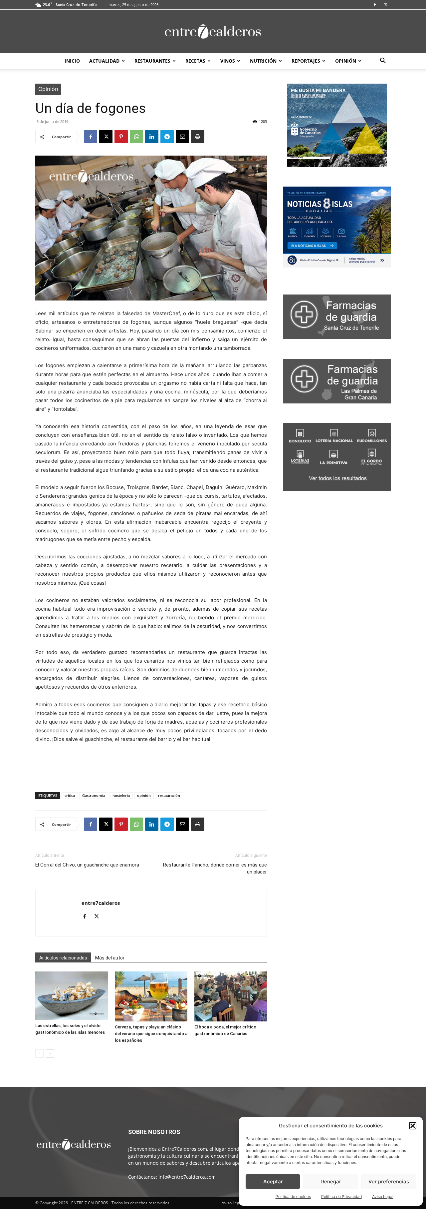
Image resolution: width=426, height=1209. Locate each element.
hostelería (121, 795)
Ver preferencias (388, 1181)
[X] (386, 4)
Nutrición (263, 61)
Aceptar (273, 1181)
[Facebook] (375, 4)
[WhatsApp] (136, 136)
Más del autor (109, 957)
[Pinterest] (121, 136)
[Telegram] (167, 136)
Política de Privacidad (341, 1196)
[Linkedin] (151, 136)
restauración (169, 795)
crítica (70, 795)
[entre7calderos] (213, 31)
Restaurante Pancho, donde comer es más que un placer (215, 868)
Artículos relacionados (63, 957)
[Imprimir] (197, 136)
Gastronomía (93, 795)
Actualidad (104, 61)
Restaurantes (152, 61)
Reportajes (306, 61)
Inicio (72, 61)
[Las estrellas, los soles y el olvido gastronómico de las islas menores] (71, 995)
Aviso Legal (382, 1196)
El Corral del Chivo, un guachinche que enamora (87, 865)
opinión (144, 795)
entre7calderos (101, 903)
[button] (412, 1125)
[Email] (182, 136)
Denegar (330, 1181)
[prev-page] (39, 1053)
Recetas (195, 61)
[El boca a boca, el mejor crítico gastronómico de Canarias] (230, 996)
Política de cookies (293, 1196)
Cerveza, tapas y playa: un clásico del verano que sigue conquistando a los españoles (151, 1033)
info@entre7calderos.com (187, 1177)
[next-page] (50, 1053)
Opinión (345, 61)
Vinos (227, 61)
